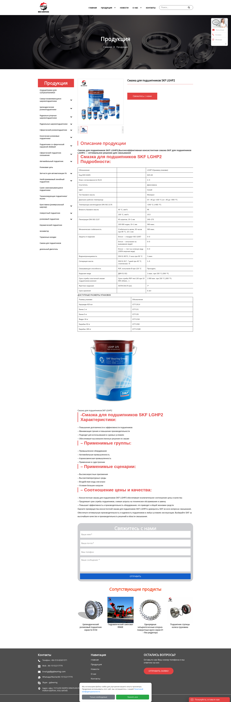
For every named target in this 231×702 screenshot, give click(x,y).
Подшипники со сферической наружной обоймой (52, 145)
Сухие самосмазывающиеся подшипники (51, 189)
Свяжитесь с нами (142, 96)
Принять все (132, 697)
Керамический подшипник (51, 225)
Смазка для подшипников (50, 243)
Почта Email (220, 30)
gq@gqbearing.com (56, 671)
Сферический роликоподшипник (53, 130)
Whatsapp (218, 40)
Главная (107, 46)
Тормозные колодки (48, 237)
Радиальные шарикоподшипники (53, 124)
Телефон (218, 35)
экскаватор (44, 231)
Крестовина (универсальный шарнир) (52, 205)
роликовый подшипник (49, 219)
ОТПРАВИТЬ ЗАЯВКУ (159, 671)
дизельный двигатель (49, 249)
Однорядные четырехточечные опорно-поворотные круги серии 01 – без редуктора (120, 628)
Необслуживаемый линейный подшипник (52, 180)
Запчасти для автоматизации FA (53, 173)
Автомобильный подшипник (51, 161)
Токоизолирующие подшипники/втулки (53, 197)
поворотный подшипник (50, 213)
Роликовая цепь (46, 167)
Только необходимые (98, 697)
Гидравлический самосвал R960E (90, 625)
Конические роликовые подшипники (49, 137)
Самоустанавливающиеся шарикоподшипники (50, 100)
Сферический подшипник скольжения (50, 154)
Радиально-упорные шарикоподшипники (48, 116)
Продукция (122, 46)
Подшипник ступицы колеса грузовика (150, 625)
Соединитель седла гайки (180, 624)
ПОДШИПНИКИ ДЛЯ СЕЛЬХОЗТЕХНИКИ (48, 91)
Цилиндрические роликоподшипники (48, 108)
